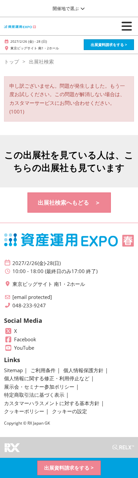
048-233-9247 (29, 305)
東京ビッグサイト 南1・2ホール (34, 48)
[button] (109, 44)
